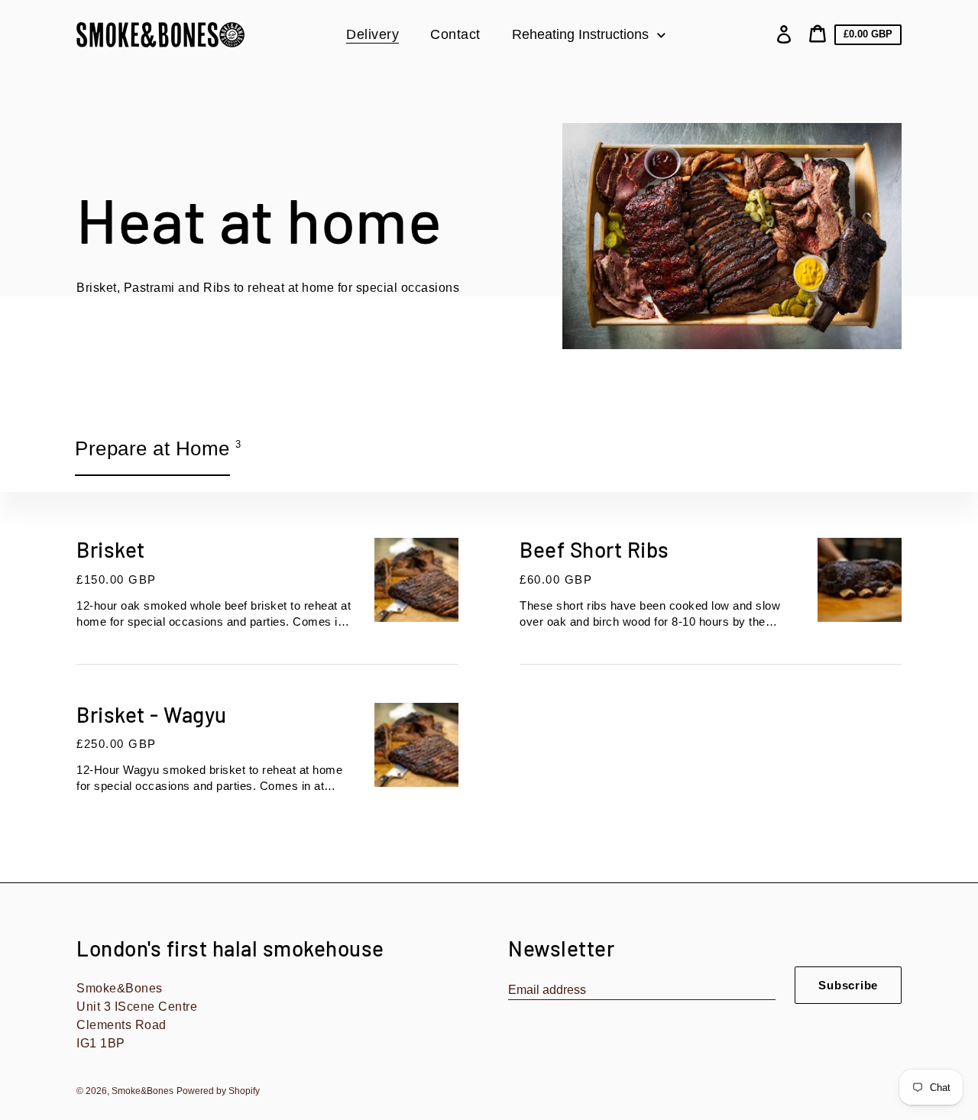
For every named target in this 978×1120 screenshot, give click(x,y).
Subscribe (848, 985)
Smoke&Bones (142, 1091)
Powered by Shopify (218, 1091)
